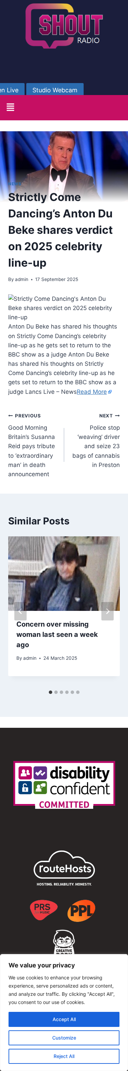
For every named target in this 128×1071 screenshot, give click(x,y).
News (14, 183)
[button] (10, 107)
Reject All (64, 1056)
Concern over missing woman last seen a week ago (57, 634)
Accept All (64, 1019)
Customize (64, 1038)
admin (21, 279)
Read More (92, 391)
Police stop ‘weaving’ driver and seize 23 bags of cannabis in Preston (96, 440)
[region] (64, 1012)
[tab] (50, 692)
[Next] (107, 611)
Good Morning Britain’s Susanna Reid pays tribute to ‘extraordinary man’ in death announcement (31, 445)
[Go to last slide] (20, 611)
